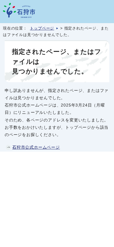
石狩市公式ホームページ (36, 147)
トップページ (42, 28)
